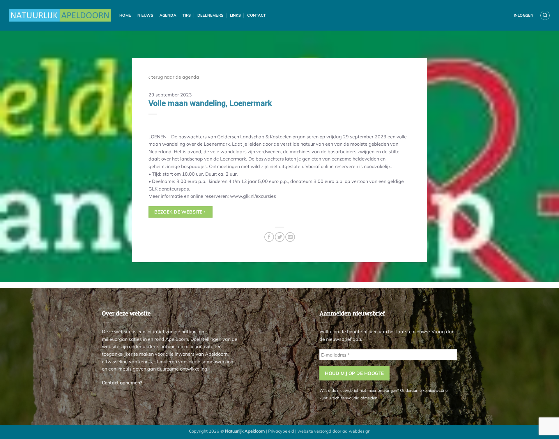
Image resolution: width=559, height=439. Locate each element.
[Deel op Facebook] (269, 237)
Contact (256, 15)
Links (235, 15)
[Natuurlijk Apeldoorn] (60, 15)
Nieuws (145, 15)
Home (125, 15)
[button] (545, 15)
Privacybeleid (281, 431)
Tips (187, 15)
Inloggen (524, 15)
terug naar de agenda (174, 77)
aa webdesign (356, 431)
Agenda (168, 15)
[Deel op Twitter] (279, 237)
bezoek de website (179, 212)
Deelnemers (210, 15)
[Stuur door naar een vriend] (290, 237)
